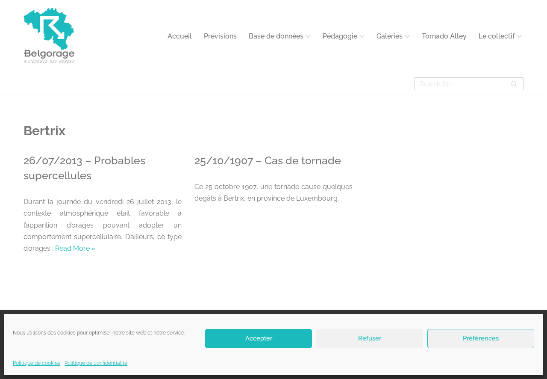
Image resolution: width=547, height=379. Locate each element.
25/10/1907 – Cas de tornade (267, 160)
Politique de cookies (36, 363)
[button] (308, 36)
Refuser (369, 338)
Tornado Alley (444, 36)
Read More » (75, 248)
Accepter (258, 338)
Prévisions (220, 36)
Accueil (180, 36)
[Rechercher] (513, 83)
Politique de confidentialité (96, 363)
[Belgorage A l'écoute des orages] (49, 36)
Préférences (481, 338)
